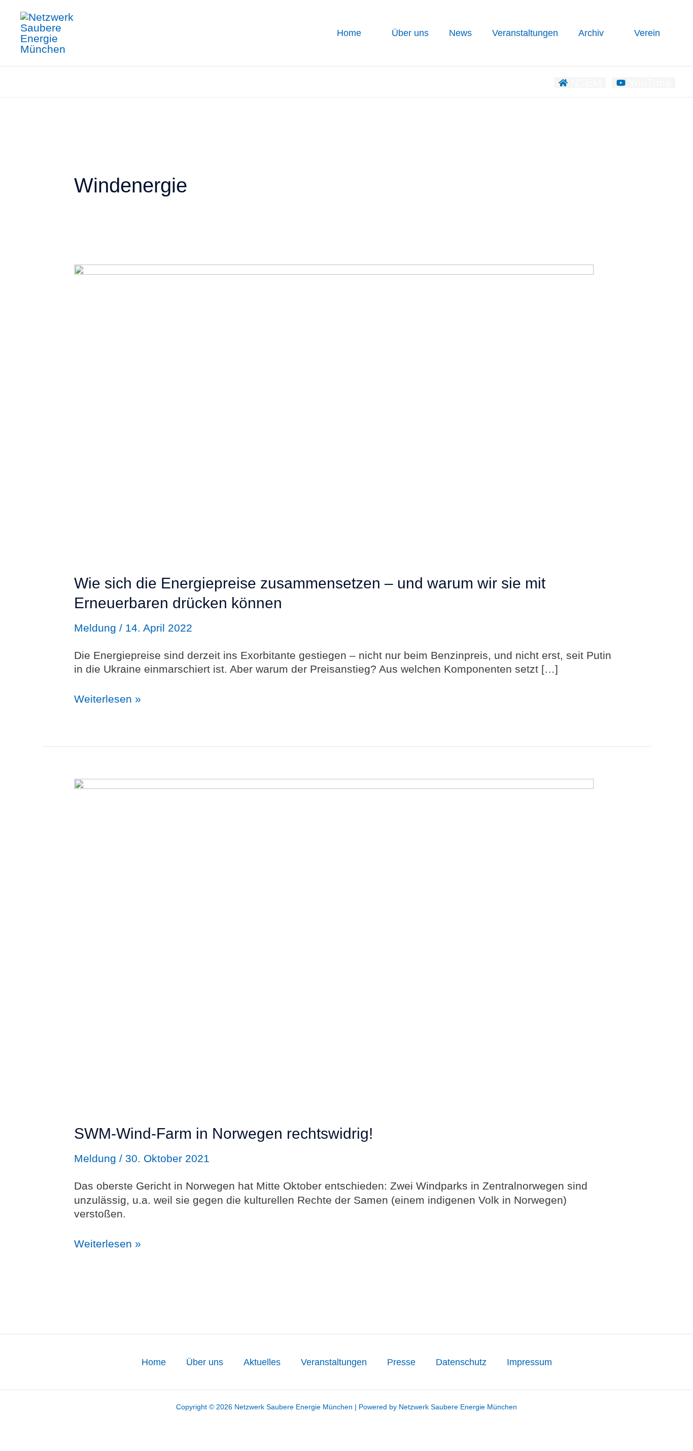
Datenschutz (461, 1362)
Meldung (95, 628)
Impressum (529, 1362)
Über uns (410, 33)
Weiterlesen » (107, 698)
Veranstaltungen (525, 33)
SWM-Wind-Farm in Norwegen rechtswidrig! (223, 1133)
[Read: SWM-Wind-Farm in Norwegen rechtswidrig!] (334, 942)
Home (349, 33)
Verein (647, 33)
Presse (401, 1362)
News (460, 33)
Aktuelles (262, 1362)
